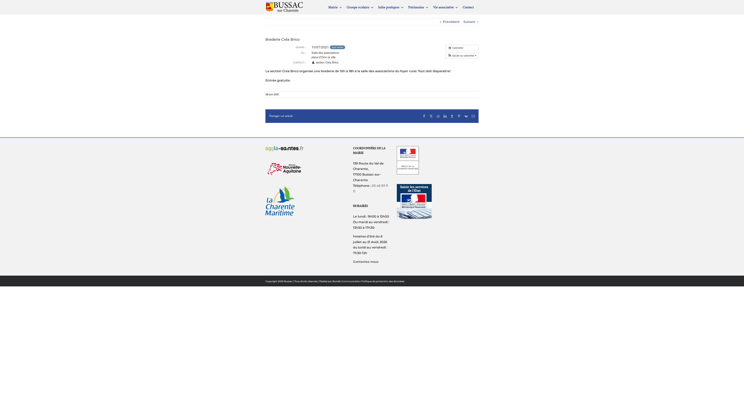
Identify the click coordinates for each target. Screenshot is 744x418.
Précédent (451, 22)
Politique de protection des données (382, 281)
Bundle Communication (346, 281)
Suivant (469, 22)
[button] (462, 55)
